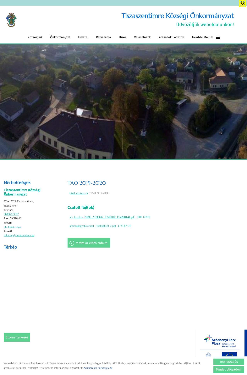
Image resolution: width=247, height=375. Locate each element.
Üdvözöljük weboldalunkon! (178, 19)
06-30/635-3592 (12, 227)
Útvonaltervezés (17, 337)
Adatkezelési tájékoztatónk (97, 367)
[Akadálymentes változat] (241, 3)
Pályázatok (103, 37)
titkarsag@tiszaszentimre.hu (19, 235)
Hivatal (83, 37)
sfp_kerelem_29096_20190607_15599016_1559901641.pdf (102, 217)
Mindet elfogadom (229, 369)
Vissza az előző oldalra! (92, 243)
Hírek (122, 37)
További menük (202, 37)
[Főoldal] (11, 19)
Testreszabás (229, 362)
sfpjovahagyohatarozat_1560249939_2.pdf (93, 226)
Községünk (35, 37)
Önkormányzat (60, 37)
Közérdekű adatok (171, 37)
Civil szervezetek (78, 193)
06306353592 (11, 214)
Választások (142, 37)
